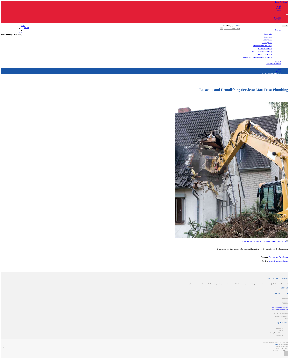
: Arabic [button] (281, 2)
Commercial (268, 37)
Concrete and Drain (265, 49)
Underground (267, 40)
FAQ (280, 330)
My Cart (277, 18)
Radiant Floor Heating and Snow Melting (257, 57)
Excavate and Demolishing (262, 46)
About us (278, 62)
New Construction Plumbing (262, 52)
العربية (278, 6)
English (278, 8)
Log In (278, 22)
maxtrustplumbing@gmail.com (280, 307)
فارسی (278, 10)
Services (278, 30)
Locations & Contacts (273, 64)
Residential (268, 34)
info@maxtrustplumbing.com (280, 309)
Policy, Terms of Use (275, 333)
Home (279, 69)
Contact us (278, 335)
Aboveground (267, 43)
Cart (20, 32)
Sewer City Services (265, 54)
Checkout (277, 20)
